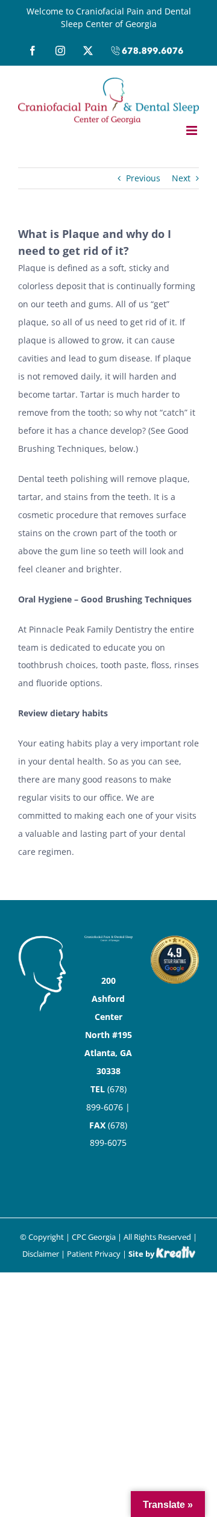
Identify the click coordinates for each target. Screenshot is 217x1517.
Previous (143, 178)
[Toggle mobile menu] (192, 130)
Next (181, 178)
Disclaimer (40, 1253)
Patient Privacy (94, 1253)
